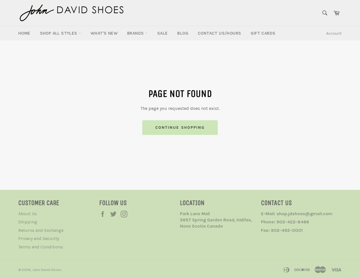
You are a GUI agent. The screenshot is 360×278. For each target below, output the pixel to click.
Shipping (27, 221)
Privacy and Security (38, 238)
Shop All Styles (59, 33)
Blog (182, 33)
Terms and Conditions (40, 247)
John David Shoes (46, 270)
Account (334, 33)
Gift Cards (263, 33)
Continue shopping (180, 127)
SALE (162, 33)
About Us (27, 213)
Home (24, 33)
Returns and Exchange (41, 230)
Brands (136, 33)
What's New (104, 33)
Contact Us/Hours (219, 33)
